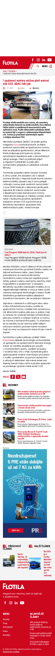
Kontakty (6, 635)
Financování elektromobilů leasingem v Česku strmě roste (41, 635)
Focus (17, 144)
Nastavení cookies (11, 651)
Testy (5, 623)
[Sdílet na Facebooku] (12, 377)
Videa (5, 631)
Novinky (6, 619)
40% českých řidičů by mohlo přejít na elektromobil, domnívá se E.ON (40, 626)
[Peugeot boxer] (27, 493)
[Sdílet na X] (18, 377)
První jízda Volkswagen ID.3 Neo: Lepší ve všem (39, 643)
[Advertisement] (27, 27)
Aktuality (36, 88)
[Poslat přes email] (24, 377)
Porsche (7, 340)
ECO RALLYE (8, 627)
